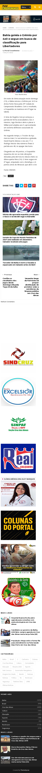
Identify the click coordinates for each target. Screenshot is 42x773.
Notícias (5, 678)
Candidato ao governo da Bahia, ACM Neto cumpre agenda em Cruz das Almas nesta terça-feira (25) (25, 632)
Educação (6, 667)
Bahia (4, 659)
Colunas (35, 659)
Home (5, 28)
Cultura (19, 663)
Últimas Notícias (8, 685)
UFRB (28, 682)
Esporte (11, 28)
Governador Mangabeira (23, 670)
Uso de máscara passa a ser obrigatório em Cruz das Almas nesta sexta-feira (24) (24, 760)
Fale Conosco (7, 670)
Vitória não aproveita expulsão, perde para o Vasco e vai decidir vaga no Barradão (20, 215)
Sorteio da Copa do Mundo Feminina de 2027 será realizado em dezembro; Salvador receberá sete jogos (19, 240)
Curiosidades (29, 663)
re (21, 678)
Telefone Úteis (18, 682)
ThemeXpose (25, 770)
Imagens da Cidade (9, 674)
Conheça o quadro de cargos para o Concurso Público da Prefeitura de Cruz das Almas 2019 (26, 739)
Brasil (12, 659)
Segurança (6, 682)
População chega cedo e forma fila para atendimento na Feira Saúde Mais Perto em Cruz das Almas (25, 643)
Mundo (21, 674)
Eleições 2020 (17, 667)
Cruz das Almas (8, 663)
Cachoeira (25, 659)
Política (14, 678)
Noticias (30, 674)
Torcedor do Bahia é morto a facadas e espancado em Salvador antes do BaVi (19, 264)
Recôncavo (28, 678)
